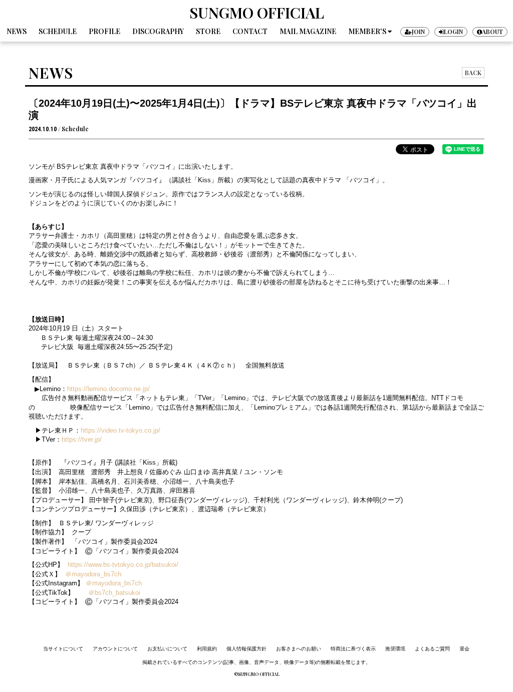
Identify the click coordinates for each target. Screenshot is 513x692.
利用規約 (207, 648)
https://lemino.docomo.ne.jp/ (108, 389)
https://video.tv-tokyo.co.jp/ (120, 430)
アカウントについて (115, 648)
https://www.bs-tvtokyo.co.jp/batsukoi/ (121, 564)
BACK (473, 73)
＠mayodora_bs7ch (93, 574)
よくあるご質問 (432, 648)
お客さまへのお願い (298, 648)
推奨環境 (395, 648)
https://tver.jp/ (82, 439)
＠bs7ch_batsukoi (114, 592)
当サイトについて (63, 648)
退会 (464, 648)
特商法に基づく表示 (353, 648)
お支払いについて (167, 648)
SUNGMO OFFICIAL (256, 13)
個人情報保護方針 (246, 648)
